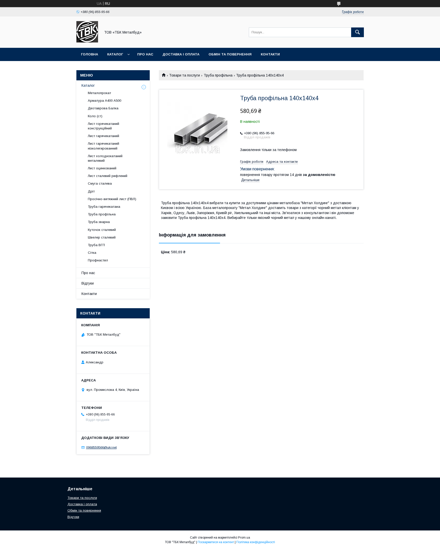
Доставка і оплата (180, 54)
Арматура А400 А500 (104, 100)
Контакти (270, 54)
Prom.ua (244, 537)
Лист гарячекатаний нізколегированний (103, 146)
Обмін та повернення (230, 54)
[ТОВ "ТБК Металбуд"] (87, 41)
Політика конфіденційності (255, 542)
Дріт (91, 191)
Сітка (92, 253)
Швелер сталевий (102, 237)
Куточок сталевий (102, 230)
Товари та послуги (184, 75)
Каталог (115, 54)
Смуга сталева (100, 183)
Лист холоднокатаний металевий (105, 158)
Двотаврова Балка (103, 108)
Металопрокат (99, 93)
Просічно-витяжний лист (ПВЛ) (112, 199)
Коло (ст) (95, 116)
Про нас (145, 54)
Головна (89, 54)
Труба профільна (218, 75)
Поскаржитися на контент (216, 542)
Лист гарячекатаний (103, 136)
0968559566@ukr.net (101, 447)
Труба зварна (99, 222)
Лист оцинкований (102, 168)
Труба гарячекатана (104, 207)
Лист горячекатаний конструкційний (103, 126)
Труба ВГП (96, 245)
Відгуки (87, 283)
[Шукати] (357, 32)
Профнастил (98, 260)
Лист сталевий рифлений (107, 176)
